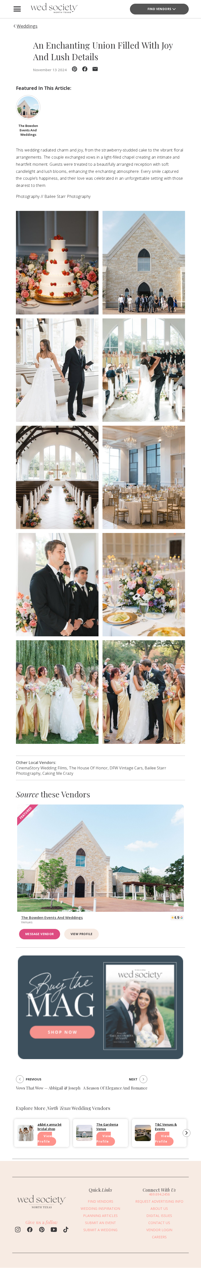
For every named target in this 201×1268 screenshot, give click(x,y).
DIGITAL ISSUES (159, 1215)
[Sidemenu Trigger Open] (17, 9)
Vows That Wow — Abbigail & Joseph (48, 1088)
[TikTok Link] (66, 1230)
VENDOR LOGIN (159, 1229)
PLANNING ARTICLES (100, 1215)
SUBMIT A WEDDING (100, 1229)
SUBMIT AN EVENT (100, 1222)
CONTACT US (159, 1222)
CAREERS (159, 1237)
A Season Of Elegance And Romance (115, 1088)
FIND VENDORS (159, 9)
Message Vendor (39, 934)
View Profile (82, 934)
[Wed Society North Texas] (53, 9)
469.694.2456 (159, 1194)
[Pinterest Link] (42, 1230)
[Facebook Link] (30, 1230)
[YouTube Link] (54, 1230)
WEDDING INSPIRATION (100, 1208)
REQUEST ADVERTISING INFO (159, 1201)
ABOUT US (159, 1208)
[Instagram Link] (18, 1230)
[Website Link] (41, 1209)
